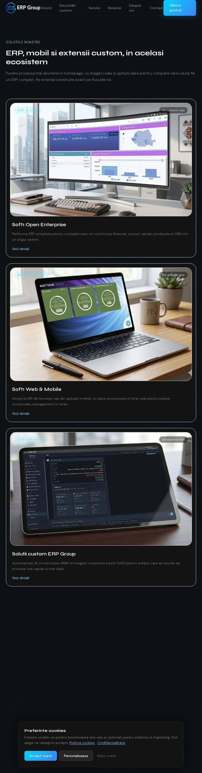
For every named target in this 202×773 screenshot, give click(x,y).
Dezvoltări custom (67, 8)
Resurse (114, 8)
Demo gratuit (175, 7)
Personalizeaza (76, 756)
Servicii (94, 8)
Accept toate (40, 756)
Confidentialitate (111, 743)
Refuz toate (106, 756)
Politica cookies (82, 743)
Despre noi (135, 8)
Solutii (46, 8)
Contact (157, 8)
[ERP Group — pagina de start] (23, 8)
